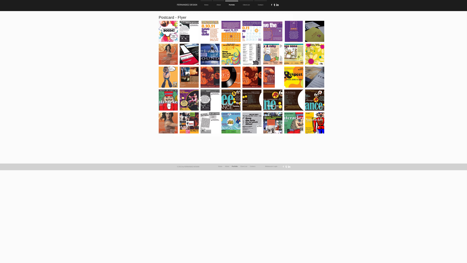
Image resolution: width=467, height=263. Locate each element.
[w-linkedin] (277, 5)
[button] (168, 31)
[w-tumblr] (274, 5)
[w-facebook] (271, 5)
